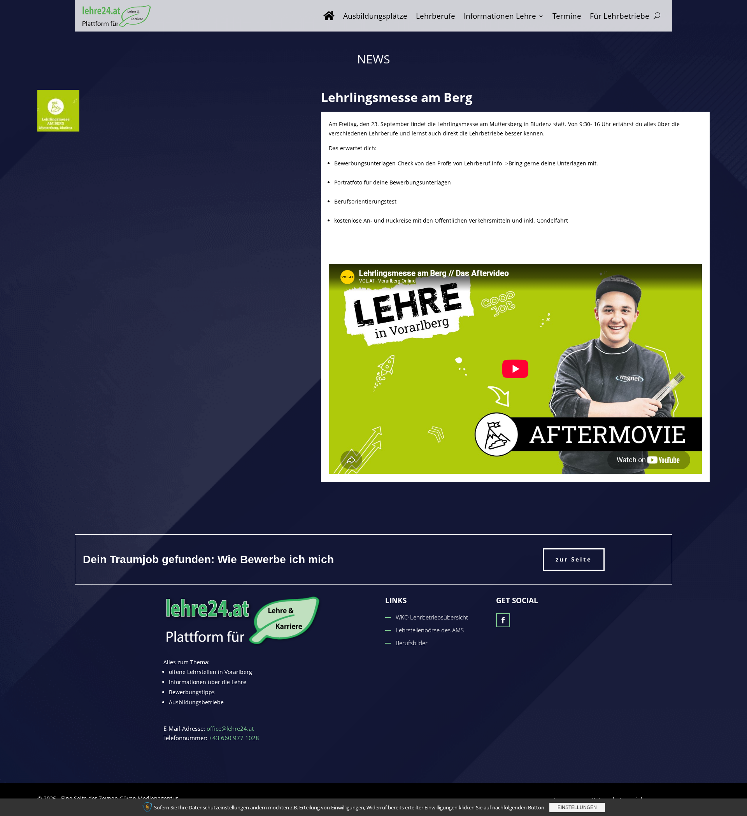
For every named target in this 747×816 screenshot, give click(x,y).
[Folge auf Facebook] (503, 620)
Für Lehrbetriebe (619, 16)
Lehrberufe (435, 16)
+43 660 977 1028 (234, 738)
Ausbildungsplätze (375, 16)
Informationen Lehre (500, 16)
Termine (566, 16)
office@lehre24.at (230, 728)
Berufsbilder (412, 643)
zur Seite (574, 559)
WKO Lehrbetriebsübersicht (432, 617)
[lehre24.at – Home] (329, 16)
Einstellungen (577, 807)
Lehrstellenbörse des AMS (430, 630)
